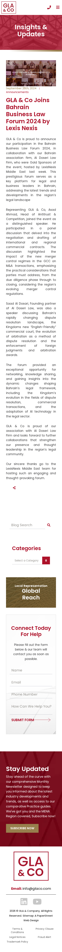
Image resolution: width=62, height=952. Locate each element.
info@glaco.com (37, 888)
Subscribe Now (22, 828)
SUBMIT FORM (22, 720)
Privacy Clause (45, 929)
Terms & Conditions (17, 930)
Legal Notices (17, 937)
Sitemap (28, 915)
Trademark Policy (17, 941)
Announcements (17, 92)
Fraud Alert (44, 937)
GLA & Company (29, 911)
